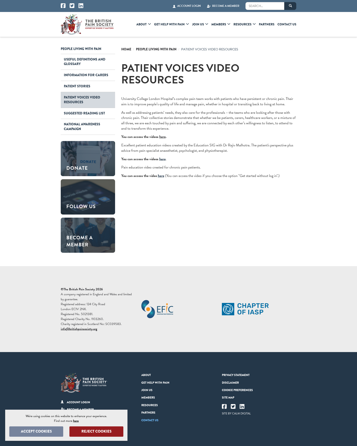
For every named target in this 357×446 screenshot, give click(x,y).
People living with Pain (81, 48)
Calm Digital (241, 413)
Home (126, 49)
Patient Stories (77, 86)
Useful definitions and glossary (84, 61)
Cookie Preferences (237, 390)
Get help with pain (169, 24)
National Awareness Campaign (82, 126)
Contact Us (286, 24)
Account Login (189, 6)
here (162, 136)
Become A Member (225, 6)
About (141, 24)
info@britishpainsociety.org (79, 328)
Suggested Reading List (84, 113)
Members (218, 24)
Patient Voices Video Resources (82, 99)
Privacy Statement (236, 375)
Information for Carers (86, 75)
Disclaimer (230, 383)
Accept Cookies (36, 431)
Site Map (228, 397)
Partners (266, 24)
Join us (198, 24)
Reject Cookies (96, 431)
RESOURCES (242, 24)
